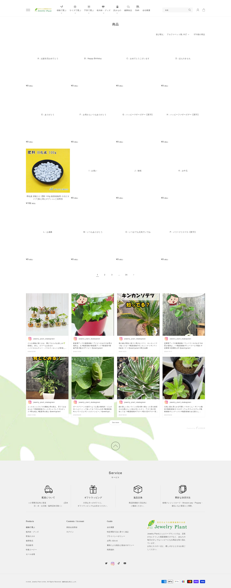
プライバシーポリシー (116, 536)
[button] (28, 10)
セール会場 (30, 554)
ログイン (70, 531)
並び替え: (160, 34)
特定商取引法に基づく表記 (118, 531)
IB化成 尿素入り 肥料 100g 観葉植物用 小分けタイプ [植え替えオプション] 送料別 (48, 197)
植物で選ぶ (30, 527)
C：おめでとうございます (138, 58)
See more (115, 422)
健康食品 (29, 540)
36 (126, 274)
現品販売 (29, 545)
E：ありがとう (47, 114)
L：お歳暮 (47, 232)
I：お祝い (93, 170)
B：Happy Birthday (93, 58)
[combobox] (177, 9)
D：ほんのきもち (183, 58)
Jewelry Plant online (39, 582)
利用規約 (110, 549)
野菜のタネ (30, 536)
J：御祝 (138, 170)
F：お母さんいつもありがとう (93, 114)
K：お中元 (183, 170)
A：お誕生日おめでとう (48, 58)
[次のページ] (133, 275)
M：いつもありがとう (93, 232)
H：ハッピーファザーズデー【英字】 (183, 114)
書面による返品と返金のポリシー (120, 545)
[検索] (190, 10)
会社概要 (110, 527)
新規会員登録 (71, 527)
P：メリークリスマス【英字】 (183, 232)
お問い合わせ (112, 540)
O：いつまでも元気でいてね (138, 232)
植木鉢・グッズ (32, 531)
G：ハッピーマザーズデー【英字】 (138, 114)
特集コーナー (31, 549)
